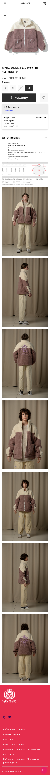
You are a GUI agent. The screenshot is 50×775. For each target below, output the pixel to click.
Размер (6, 82)
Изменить (9, 111)
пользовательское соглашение (22, 749)
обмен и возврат (13, 744)
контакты (8, 754)
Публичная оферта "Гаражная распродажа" (21, 761)
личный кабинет (13, 734)
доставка (8, 739)
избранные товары (14, 729)
